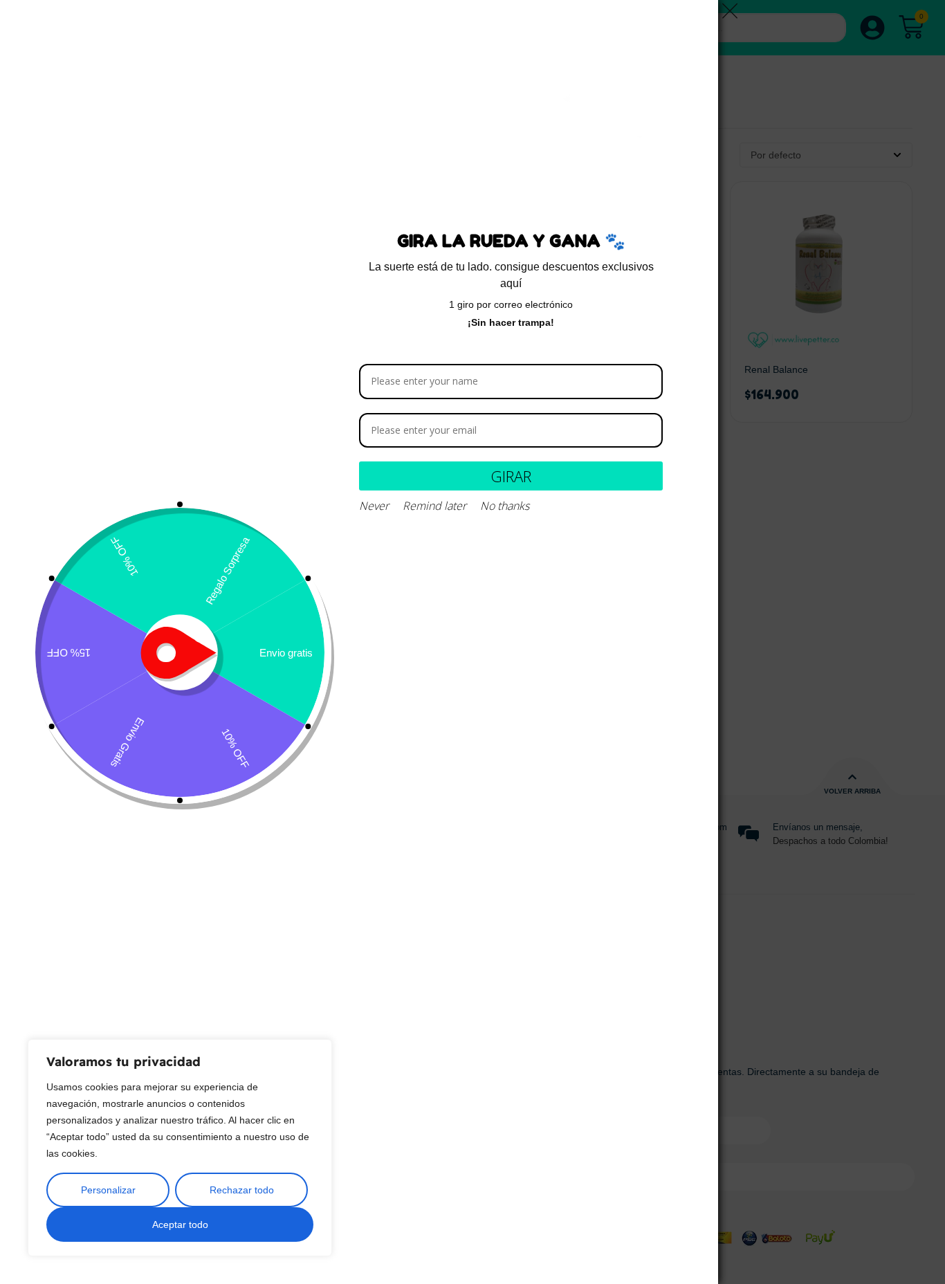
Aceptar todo (180, 1224)
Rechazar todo (242, 1189)
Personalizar (108, 1189)
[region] (180, 1147)
